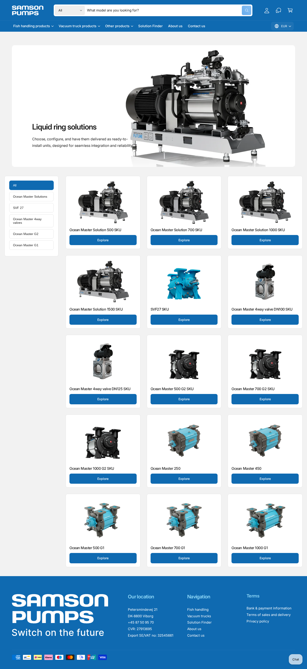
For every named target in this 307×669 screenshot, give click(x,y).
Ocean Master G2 (25, 234)
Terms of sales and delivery (269, 615)
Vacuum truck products (77, 26)
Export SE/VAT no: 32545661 (150, 635)
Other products (117, 26)
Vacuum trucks (199, 616)
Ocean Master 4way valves (27, 220)
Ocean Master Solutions (30, 196)
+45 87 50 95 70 (141, 622)
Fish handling (198, 609)
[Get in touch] (278, 10)
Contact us (196, 635)
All (14, 185)
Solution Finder (199, 622)
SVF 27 (18, 208)
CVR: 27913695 (140, 629)
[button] (290, 10)
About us (194, 629)
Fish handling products (31, 26)
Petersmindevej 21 (142, 609)
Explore (103, 240)
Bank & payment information (269, 608)
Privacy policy (258, 621)
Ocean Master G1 (25, 245)
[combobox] (169, 10)
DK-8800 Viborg (140, 616)
